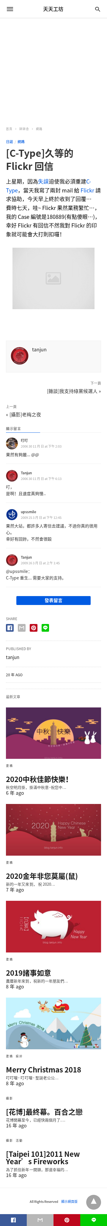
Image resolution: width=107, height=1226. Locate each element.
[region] (53, 68)
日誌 (9, 141)
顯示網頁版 (69, 1201)
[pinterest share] (33, 628)
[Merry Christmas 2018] (53, 1023)
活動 (19, 1140)
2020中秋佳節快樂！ (39, 779)
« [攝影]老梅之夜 (23, 414)
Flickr (87, 190)
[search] (97, 9)
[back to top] (93, 1202)
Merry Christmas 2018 (43, 1069)
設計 (19, 1056)
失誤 (43, 181)
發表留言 (53, 600)
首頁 (9, 129)
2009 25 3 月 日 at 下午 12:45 (41, 517)
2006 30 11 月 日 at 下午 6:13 (41, 478)
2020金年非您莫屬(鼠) (42, 875)
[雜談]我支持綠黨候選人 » (74, 390)
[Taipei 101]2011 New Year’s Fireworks (43, 1157)
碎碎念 (24, 129)
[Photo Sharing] (53, 307)
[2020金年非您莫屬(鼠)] (53, 830)
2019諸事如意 (28, 972)
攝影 (9, 1098)
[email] (40, 1220)
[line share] (45, 628)
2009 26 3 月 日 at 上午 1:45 (40, 562)
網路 (39, 129)
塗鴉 (9, 765)
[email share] (22, 628)
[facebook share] (10, 628)
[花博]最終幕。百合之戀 (44, 1111)
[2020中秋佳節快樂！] (53, 733)
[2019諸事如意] (53, 926)
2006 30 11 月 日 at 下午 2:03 (41, 446)
